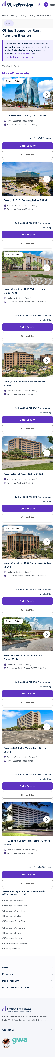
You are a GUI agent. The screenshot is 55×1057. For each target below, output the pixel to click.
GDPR (5, 967)
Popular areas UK (11, 980)
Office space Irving (11, 933)
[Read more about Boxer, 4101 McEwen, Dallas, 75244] (27, 490)
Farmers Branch (44, 15)
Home (5, 15)
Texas (21, 15)
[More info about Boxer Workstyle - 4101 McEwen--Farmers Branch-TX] (27, 468)
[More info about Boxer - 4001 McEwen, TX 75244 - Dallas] (27, 283)
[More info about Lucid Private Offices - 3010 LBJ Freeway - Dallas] (27, 109)
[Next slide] (46, 94)
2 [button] (9, 543)
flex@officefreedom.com (19, 57)
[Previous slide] (8, 94)
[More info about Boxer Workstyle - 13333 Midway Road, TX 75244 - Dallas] (27, 649)
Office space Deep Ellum (14, 921)
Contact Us (8, 1029)
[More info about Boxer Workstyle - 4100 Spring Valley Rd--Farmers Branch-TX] (27, 742)
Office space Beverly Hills (14, 905)
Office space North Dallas (14, 943)
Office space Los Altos (13, 938)
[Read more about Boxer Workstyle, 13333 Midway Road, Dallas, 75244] (27, 675)
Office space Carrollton (13, 910)
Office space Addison (12, 900)
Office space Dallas (11, 916)
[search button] (32, 4)
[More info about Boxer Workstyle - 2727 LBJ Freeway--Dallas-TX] (27, 194)
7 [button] (46, 520)
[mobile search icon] (46, 4)
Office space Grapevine (13, 927)
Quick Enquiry (27, 145)
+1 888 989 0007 (24, 53)
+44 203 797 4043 (29, 223)
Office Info (27, 154)
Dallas (30, 15)
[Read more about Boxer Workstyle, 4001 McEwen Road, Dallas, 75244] (27, 309)
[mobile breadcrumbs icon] (52, 4)
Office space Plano (11, 948)
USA (13, 15)
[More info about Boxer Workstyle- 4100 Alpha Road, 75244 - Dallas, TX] (27, 556)
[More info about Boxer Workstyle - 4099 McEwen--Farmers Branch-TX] (27, 375)
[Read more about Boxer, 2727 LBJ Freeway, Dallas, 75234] (27, 216)
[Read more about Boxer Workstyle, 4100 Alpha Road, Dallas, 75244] (27, 583)
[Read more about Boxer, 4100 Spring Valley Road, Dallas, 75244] (27, 768)
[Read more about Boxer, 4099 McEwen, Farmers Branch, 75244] (27, 401)
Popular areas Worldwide (15, 987)
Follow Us (7, 974)
